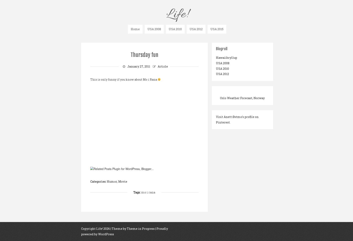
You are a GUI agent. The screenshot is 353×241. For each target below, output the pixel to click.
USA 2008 (154, 29)
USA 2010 (175, 29)
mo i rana (148, 192)
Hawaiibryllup (226, 58)
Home (135, 29)
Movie (122, 181)
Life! (177, 15)
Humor (112, 181)
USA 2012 (196, 29)
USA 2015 (216, 29)
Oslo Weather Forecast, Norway (242, 98)
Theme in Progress (141, 229)
